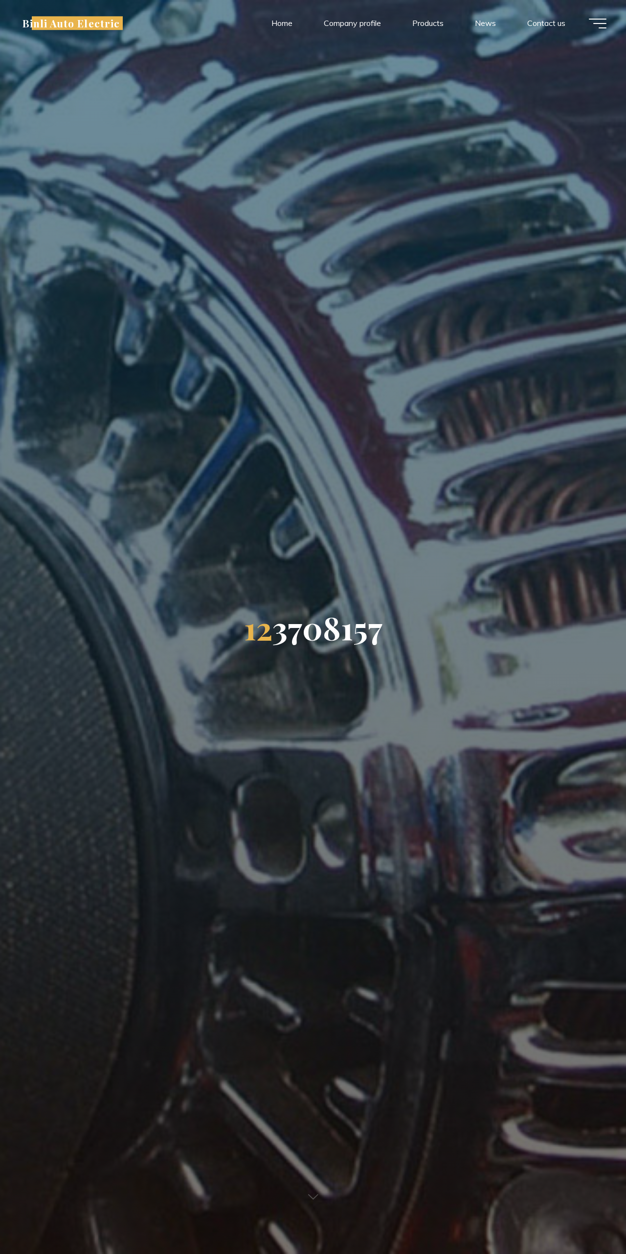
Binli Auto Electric (71, 23)
